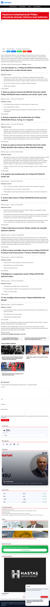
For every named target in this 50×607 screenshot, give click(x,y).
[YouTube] (14, 444)
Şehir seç (5, 432)
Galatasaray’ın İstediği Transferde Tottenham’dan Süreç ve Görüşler (16, 513)
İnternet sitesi (4, 409)
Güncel (7, 10)
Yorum (3, 387)
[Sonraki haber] (46, 453)
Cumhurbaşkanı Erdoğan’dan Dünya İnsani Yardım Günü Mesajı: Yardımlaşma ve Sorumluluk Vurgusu (23, 515)
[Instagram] (10, 444)
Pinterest (29, 51)
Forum (29, 6)
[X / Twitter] (6, 444)
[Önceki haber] (43, 453)
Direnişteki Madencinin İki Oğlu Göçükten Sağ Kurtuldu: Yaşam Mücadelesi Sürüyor (19, 510)
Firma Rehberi (22, 6)
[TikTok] (17, 444)
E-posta (3, 404)
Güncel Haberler (13, 6)
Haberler (2, 10)
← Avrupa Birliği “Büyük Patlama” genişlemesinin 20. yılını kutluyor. (10, 338)
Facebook (13, 51)
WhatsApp (19, 51)
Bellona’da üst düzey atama (8, 509)
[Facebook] (3, 444)
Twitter (8, 51)
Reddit (24, 51)
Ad (2, 399)
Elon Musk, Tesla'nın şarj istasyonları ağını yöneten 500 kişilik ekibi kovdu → (35, 338)
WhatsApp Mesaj (25, 550)
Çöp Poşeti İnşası (6, 512)
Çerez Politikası (37, 6)
